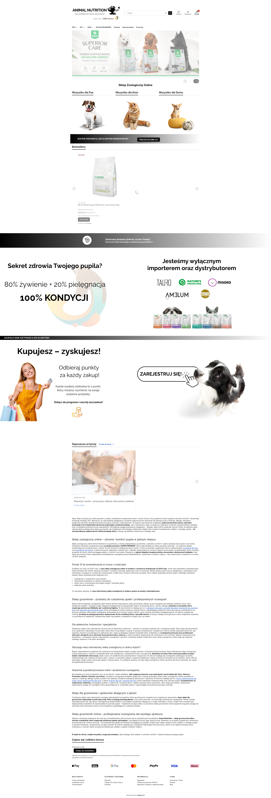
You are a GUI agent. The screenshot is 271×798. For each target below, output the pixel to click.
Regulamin (140, 780)
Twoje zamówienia (78, 780)
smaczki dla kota (130, 681)
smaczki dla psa (115, 681)
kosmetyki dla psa (190, 548)
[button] (170, 13)
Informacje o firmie (176, 780)
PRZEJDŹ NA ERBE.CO (148, 140)
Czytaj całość (79, 505)
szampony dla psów (154, 608)
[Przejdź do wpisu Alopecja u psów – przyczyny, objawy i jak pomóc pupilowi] (104, 472)
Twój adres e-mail (78, 747)
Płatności (108, 780)
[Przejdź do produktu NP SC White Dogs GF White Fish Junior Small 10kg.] (104, 177)
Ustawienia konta (78, 782)
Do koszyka (84, 219)
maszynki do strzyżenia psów (91, 610)
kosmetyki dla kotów (84, 550)
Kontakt (172, 782)
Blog (171, 784)
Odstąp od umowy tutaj (113, 782)
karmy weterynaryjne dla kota (89, 681)
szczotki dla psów (170, 608)
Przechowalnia (77, 784)
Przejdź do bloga (105, 444)
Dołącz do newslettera (85, 751)
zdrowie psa (79, 497)
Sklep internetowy (134, 795)
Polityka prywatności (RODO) (147, 782)
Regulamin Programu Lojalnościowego (150, 784)
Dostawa (108, 784)
